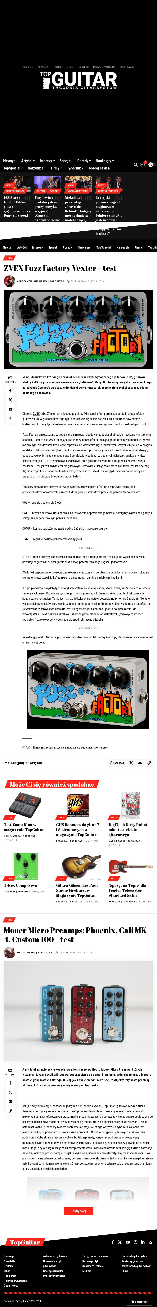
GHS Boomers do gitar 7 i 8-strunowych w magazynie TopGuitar (77, 829)
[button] (136, 165)
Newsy (9, 185)
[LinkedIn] (143, 1242)
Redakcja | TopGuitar (69, 841)
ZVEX (36, 414)
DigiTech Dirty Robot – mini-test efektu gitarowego (129, 829)
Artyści (41, 191)
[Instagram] (135, 1242)
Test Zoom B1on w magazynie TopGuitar (24, 827)
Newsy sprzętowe (15, 191)
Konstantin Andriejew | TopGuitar (40, 281)
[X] (120, 1242)
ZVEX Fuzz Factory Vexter (90, 747)
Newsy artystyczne (77, 191)
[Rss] (150, 1242)
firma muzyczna (44, 747)
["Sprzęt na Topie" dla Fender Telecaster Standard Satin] (131, 866)
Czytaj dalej (78, 1211)
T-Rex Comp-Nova (20, 885)
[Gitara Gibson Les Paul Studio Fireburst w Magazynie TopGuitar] (78, 866)
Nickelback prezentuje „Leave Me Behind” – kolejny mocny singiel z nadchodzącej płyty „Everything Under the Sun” (78, 213)
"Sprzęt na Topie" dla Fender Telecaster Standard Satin (127, 890)
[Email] (10, 409)
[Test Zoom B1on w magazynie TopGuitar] (26, 805)
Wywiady (54, 191)
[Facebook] (113, 1242)
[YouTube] (128, 1242)
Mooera (101, 1158)
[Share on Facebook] (10, 390)
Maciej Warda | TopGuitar (20, 836)
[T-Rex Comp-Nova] (26, 866)
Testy (9, 258)
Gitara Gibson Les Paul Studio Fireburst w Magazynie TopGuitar (77, 890)
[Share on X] (10, 400)
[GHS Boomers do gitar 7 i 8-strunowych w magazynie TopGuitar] (78, 805)
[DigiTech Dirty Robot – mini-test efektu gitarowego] (131, 805)
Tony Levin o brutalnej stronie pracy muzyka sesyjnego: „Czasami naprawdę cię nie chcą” (47, 210)
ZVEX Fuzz (64, 747)
